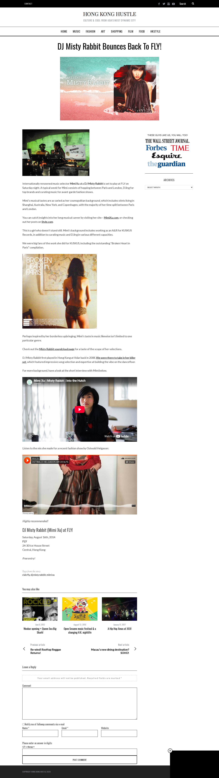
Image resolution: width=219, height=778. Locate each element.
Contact (28, 3)
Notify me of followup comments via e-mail (45, 724)
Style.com (47, 221)
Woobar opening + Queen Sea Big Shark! (40, 630)
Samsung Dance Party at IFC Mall (194, 769)
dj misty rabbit (38, 574)
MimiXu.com (111, 217)
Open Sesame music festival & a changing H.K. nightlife (80, 630)
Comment (26, 685)
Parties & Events (194, 764)
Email (65, 728)
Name (25, 728)
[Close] (170, 750)
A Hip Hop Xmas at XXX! (119, 629)
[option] (40, 615)
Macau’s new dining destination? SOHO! (110, 648)
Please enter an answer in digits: (37, 743)
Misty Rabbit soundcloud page (56, 349)
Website (105, 728)
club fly (26, 574)
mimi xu (51, 574)
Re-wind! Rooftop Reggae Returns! (45, 648)
